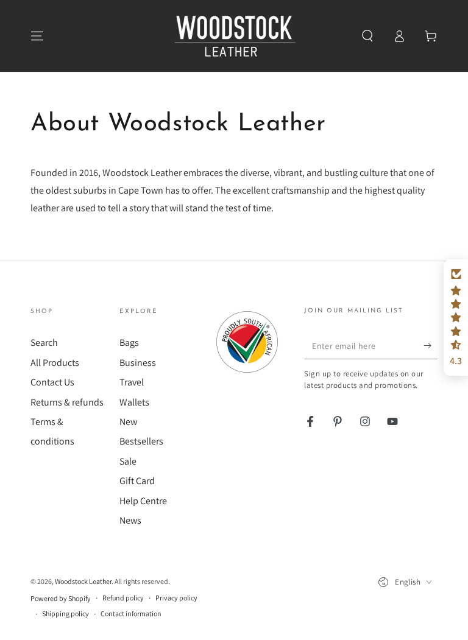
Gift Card (137, 480)
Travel (131, 382)
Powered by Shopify (60, 598)
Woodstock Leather (83, 581)
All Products (54, 362)
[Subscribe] (431, 345)
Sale (127, 461)
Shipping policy (65, 613)
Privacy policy (176, 597)
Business (137, 362)
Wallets (134, 402)
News (130, 520)
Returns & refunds (67, 402)
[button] (367, 36)
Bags (129, 342)
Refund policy (123, 597)
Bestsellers (141, 441)
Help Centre (143, 500)
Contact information (131, 613)
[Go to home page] (234, 35)
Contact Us (52, 382)
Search (44, 342)
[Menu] (37, 36)
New (128, 421)
